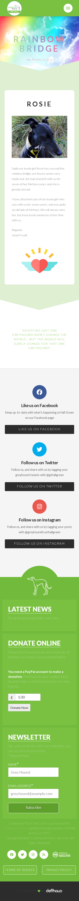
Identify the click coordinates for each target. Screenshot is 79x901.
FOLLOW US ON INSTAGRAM (39, 543)
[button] (68, 8)
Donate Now (19, 707)
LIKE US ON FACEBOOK (39, 429)
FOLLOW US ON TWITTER (39, 486)
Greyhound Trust (15, 828)
